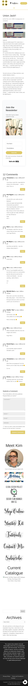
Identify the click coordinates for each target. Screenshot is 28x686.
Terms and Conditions (17, 676)
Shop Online (17, 580)
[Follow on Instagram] (6, 1)
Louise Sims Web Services (14, 683)
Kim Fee (6, 19)
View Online (11, 580)
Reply (22, 189)
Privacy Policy (6, 676)
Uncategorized (18, 19)
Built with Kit (14, 161)
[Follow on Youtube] (6, 4)
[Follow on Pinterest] (3, 4)
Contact (13, 678)
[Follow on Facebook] (3, 1)
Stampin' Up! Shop (23, 3)
